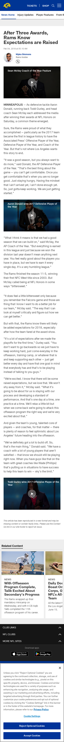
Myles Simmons (23, 54)
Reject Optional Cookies (32, 725)
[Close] (60, 668)
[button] (32, 82)
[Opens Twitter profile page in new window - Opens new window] (18, 61)
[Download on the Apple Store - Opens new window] (20, 654)
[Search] (53, 5)
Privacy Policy (41, 709)
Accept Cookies (32, 735)
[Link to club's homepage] (7, 4)
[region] (32, 702)
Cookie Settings (32, 716)
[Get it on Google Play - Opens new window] (43, 655)
